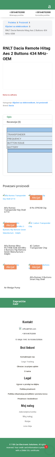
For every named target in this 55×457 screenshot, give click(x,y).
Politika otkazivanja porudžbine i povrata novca (27, 394)
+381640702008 (28, 333)
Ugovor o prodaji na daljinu (27, 384)
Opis (9, 117)
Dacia (11, 105)
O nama (27, 371)
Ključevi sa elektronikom (24, 102)
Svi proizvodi (42, 102)
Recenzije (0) (14, 122)
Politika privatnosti (27, 389)
